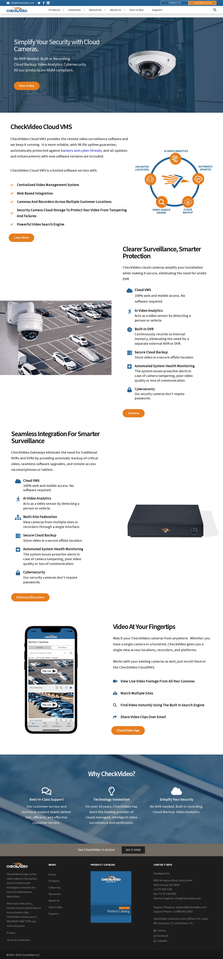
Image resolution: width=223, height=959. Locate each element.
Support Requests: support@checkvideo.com (180, 907)
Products (54, 9)
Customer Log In (202, 2)
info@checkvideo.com (22, 2)
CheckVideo (17, 10)
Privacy (11, 932)
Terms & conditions (18, 940)
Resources (95, 9)
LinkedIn (48, 3)
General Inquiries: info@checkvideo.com (177, 898)
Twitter (39, 3)
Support (157, 9)
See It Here (133, 850)
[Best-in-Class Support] (46, 791)
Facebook (43, 3)
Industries (74, 9)
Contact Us (174, 2)
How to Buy (136, 9)
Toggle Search (214, 9)
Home (52, 874)
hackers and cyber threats (81, 150)
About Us (115, 9)
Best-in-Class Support (46, 799)
